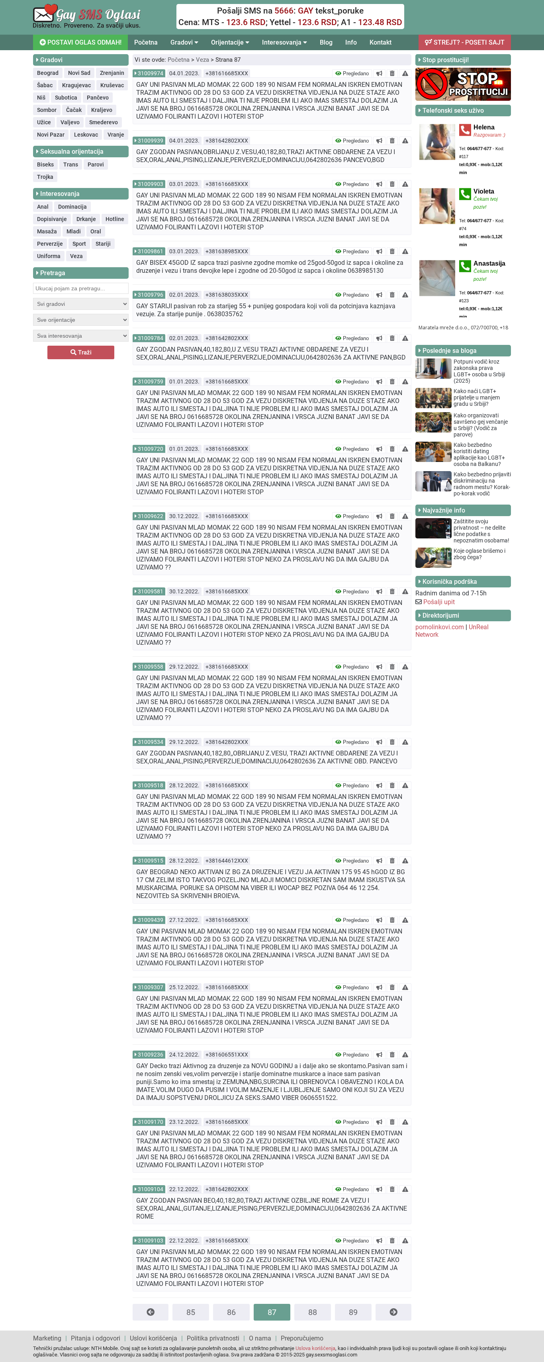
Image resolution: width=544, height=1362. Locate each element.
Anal (43, 207)
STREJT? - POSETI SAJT (468, 42)
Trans (70, 164)
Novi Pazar (51, 134)
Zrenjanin (112, 73)
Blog (326, 42)
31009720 (150, 449)
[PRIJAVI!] (405, 73)
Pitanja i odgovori (95, 1338)
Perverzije (50, 244)
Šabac (45, 85)
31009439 (150, 920)
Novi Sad (79, 73)
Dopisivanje (52, 219)
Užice (44, 122)
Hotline (115, 219)
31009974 (150, 73)
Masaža (47, 231)
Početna (146, 42)
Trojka (45, 177)
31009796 (150, 295)
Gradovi (182, 42)
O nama (260, 1338)
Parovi (96, 164)
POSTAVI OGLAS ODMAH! (83, 42)
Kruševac (112, 85)
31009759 (150, 381)
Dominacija (72, 207)
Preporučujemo (302, 1338)
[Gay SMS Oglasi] (87, 27)
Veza (76, 256)
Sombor (47, 110)
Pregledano (355, 73)
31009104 (150, 1189)
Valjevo (70, 122)
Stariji (103, 244)
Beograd (48, 73)
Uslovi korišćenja (153, 1338)
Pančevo (98, 97)
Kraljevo (101, 110)
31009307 (150, 987)
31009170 (150, 1122)
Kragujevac (76, 85)
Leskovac (86, 134)
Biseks (45, 164)
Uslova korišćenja (315, 1348)
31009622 (150, 516)
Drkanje (86, 219)
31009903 (150, 184)
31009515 (150, 860)
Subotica (66, 97)
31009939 (150, 140)
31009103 (150, 1240)
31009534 (150, 742)
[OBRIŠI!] (392, 73)
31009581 (150, 591)
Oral (95, 231)
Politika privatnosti (213, 1338)
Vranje (116, 134)
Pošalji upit (439, 602)
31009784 (150, 338)
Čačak (74, 110)
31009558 (150, 666)
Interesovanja (282, 42)
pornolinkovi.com (439, 627)
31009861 (150, 251)
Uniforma (49, 256)
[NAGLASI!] (379, 73)
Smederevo (103, 122)
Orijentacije (228, 42)
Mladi (74, 231)
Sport (79, 244)
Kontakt (380, 42)
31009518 (150, 785)
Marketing (47, 1338)
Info (351, 42)
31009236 (150, 1054)
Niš (41, 97)
